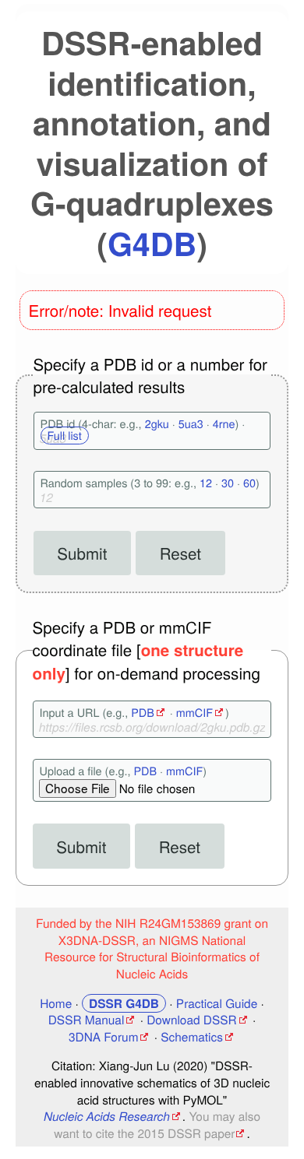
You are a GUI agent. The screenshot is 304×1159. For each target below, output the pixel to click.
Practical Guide (216, 1003)
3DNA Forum (103, 1036)
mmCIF (194, 712)
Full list (65, 435)
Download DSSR (191, 1019)
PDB (142, 712)
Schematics (192, 1036)
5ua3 (191, 424)
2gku (157, 424)
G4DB (152, 243)
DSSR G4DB (124, 1003)
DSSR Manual (86, 1019)
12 (206, 483)
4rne (224, 424)
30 (227, 483)
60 (249, 483)
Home (56, 1003)
